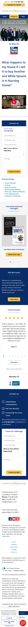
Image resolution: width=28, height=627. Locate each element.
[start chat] (23, 623)
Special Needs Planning (12, 189)
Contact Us (14, 16)
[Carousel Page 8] (24, 356)
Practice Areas (8, 179)
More (23, 16)
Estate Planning (10, 183)
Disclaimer (14, 544)
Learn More (14, 299)
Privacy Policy (14, 547)
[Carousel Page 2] (14, 262)
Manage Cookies (19, 570)
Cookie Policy (7, 570)
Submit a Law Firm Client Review (14, 369)
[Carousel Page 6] (18, 356)
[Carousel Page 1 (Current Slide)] (10, 262)
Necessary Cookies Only (9, 622)
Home (4, 16)
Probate (7, 185)
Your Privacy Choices (12, 568)
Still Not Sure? (14, 272)
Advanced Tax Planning (12, 196)
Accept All (9, 618)
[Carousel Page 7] (21, 356)
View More (14, 362)
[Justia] (10, 519)
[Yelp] (17, 519)
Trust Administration (12, 194)
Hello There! (22, 617)
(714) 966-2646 (13, 497)
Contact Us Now (14, 171)
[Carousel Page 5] (15, 356)
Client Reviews (14, 310)
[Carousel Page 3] (18, 262)
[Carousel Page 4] (12, 356)
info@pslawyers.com (9, 502)
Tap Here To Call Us (14, 5)
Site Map (14, 549)
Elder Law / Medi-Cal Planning (15, 192)
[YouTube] (14, 519)
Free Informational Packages (14, 207)
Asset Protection (10, 187)
